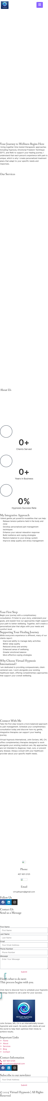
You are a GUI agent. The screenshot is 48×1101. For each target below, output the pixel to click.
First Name (5, 927)
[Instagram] (14, 902)
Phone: (24, 869)
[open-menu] (39, 5)
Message (4, 956)
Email (24, 887)
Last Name (4, 934)
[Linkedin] (9, 902)
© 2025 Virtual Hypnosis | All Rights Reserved (21, 1094)
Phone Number (6, 949)
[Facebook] (3, 902)
